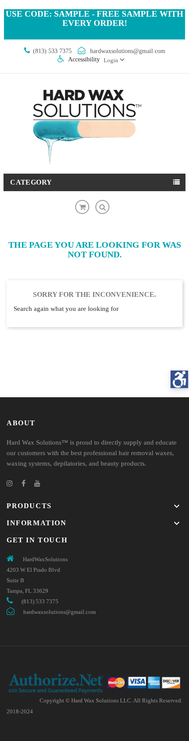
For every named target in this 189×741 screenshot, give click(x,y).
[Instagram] (10, 483)
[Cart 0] (82, 207)
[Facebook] (23, 483)
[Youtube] (37, 483)
